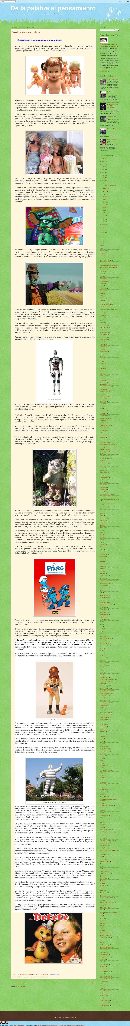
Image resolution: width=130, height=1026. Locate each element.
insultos (102, 568)
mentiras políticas (104, 719)
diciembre (106, 183)
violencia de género (104, 1000)
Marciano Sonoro (104, 677)
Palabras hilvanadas (105, 797)
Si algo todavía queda (105, 937)
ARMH (102, 293)
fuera (101, 530)
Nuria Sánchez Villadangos (106, 770)
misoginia (102, 736)
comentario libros (104, 346)
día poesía (102, 406)
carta (101, 320)
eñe (101, 465)
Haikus (101, 547)
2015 (103, 224)
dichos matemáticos (105, 415)
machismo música (104, 658)
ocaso (101, 772)
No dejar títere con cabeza (26, 32)
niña (101, 763)
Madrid (102, 667)
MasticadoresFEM (104, 705)
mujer (101, 741)
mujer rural (103, 743)
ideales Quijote (103, 556)
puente (101, 868)
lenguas (102, 621)
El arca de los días (104, 440)
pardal (101, 812)
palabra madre (103, 792)
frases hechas (103, 523)
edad (101, 432)
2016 (103, 222)
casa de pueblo (103, 325)
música (101, 753)
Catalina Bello (103, 334)
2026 (103, 159)
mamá (101, 672)
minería (102, 729)
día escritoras (103, 403)
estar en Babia (103, 492)
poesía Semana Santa (105, 843)
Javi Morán (102, 578)
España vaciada (103, 472)
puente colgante (104, 871)
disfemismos (21, 977)
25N (101, 246)
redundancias (103, 885)
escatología (102, 470)
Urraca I (102, 974)
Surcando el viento (104, 954)
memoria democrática (105, 715)
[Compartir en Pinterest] (58, 974)
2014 (103, 227)
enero (104, 215)
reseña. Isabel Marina (105, 907)
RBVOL (102, 881)
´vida (101, 241)
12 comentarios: (44, 974)
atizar (101, 295)
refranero (102, 890)
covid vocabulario (104, 366)
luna (101, 655)
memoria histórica (104, 717)
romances (102, 925)
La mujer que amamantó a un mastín (109, 580)
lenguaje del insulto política (106, 605)
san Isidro (102, 930)
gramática (102, 537)
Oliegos (102, 775)
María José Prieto (104, 695)
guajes (101, 539)
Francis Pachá (103, 520)
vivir (101, 1007)
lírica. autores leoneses (105, 638)
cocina (101, 342)
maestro (102, 670)
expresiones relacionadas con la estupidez (107, 503)
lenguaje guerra (104, 612)
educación (102, 437)
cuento (101, 373)
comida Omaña (103, 351)
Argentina (102, 291)
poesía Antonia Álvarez (105, 829)
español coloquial (104, 477)
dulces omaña (103, 430)
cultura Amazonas (104, 375)
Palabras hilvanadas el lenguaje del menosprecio (108, 799)
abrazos (102, 253)
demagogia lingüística (105, 391)
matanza (102, 707)
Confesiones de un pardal (111, 117)
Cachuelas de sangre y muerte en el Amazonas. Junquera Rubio (108, 303)
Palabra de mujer (104, 789)
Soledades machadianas (105, 947)
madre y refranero (104, 665)
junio (104, 202)
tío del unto (103, 966)
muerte (101, 739)
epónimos (102, 468)
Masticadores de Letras (105, 703)
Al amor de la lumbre (112, 79)
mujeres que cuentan (105, 751)
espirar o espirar (104, 482)
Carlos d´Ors (103, 315)
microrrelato (103, 722)
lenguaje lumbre (104, 614)
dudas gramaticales (104, 427)
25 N (101, 243)
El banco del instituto (105, 442)
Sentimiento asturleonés (106, 933)
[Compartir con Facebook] (56, 974)
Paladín (102, 803)
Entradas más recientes (19, 983)
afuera (101, 255)
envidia (102, 460)
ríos (101, 921)
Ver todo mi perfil (104, 71)
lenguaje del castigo (105, 602)
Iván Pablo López (104, 576)
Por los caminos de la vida (112, 92)
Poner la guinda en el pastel (112, 140)
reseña (101, 900)
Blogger (74, 1017)
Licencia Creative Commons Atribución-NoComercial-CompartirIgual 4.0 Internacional (60, 1025)
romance (102, 923)
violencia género (104, 1003)
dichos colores (103, 411)
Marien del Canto (104, 700)
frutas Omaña (103, 527)
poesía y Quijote (104, 848)
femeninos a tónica (104, 511)
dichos (101, 408)
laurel (101, 590)
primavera (102, 859)
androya (102, 271)
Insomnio (102, 561)
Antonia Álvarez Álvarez (106, 278)
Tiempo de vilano (104, 964)
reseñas (101, 909)
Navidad (102, 758)
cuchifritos (102, 371)
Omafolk (102, 777)
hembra (102, 552)
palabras (102, 794)
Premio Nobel (103, 854)
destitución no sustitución (106, 396)
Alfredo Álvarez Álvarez (106, 260)
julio (104, 199)
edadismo (102, 435)
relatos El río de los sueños (106, 897)
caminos (102, 313)
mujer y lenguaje (104, 746)
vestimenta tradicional (105, 991)
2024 (103, 164)
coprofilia (102, 359)
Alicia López (103, 263)
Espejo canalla (103, 480)
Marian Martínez (104, 698)
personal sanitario (104, 820)
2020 (103, 175)
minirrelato (103, 731)
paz (101, 817)
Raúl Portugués (103, 878)
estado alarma (103, 484)
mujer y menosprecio (105, 748)
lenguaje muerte (104, 617)
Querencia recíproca (105, 873)
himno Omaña (103, 554)
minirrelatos (103, 734)
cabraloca (102, 300)
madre (101, 660)
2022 (103, 169)
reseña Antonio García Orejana (107, 902)
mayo (104, 205)
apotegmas (102, 283)
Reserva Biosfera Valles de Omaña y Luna (109, 912)
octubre (105, 191)
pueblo (101, 866)
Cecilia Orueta (103, 337)
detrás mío (102, 399)
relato (101, 895)
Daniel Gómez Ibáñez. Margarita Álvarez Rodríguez (108, 383)
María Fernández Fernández (107, 690)
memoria (102, 710)
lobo (101, 650)
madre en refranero (104, 662)
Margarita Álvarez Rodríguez (109, 44)
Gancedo (102, 535)
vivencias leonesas (104, 1005)
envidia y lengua (104, 463)
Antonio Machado (104, 281)
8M (101, 248)
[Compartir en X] (55, 974)
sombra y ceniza (104, 949)
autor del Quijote (104, 298)
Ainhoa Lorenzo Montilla (106, 258)
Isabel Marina (103, 573)
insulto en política (104, 564)
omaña (101, 780)
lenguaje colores (104, 595)
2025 (103, 161)
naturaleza (102, 756)
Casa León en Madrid (105, 327)
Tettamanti (102, 962)
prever (101, 856)
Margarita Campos (104, 686)
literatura (102, 641)
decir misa (102, 389)
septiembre (106, 194)
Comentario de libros (105, 344)
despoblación (103, 394)
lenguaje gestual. (104, 609)
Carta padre (103, 322)
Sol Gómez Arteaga (105, 945)
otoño (101, 787)
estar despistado (104, 489)
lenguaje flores (103, 607)
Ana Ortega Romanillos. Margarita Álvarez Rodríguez (108, 268)
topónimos (102, 969)
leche (101, 593)
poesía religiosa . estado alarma (107, 840)
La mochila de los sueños (113, 129)
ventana (102, 988)
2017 (103, 219)
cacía (101, 306)
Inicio (55, 983)
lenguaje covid (103, 600)
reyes (101, 916)
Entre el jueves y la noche (106, 455)
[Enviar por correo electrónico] (51, 974)
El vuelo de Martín (104, 449)
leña (101, 624)
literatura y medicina (105, 646)
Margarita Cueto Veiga (105, 688)
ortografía (102, 785)
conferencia (103, 354)
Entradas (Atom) (22, 986)
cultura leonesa (103, 378)
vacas (101, 983)
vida (101, 998)
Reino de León (103, 893)
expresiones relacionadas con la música (109, 507)
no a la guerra (103, 765)
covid (101, 361)
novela (101, 768)
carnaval (102, 318)
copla (101, 356)
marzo (105, 210)
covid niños (103, 363)
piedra (101, 822)
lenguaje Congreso (104, 597)
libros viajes (103, 636)
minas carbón (103, 727)
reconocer (102, 883)
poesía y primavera (104, 845)
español (102, 475)
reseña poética (103, 905)
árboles (101, 286)
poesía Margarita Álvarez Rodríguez (109, 832)
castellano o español (105, 332)
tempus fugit (103, 959)
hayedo (101, 549)
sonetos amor (103, 952)
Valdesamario (103, 986)
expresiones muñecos (42, 977)
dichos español (103, 413)
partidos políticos (104, 815)
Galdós (101, 532)
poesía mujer (103, 836)
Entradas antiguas (90, 983)
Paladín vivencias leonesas (106, 805)
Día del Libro (103, 401)
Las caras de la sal (104, 588)
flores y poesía (103, 518)
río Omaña (102, 918)
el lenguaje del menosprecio (107, 447)
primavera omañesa (104, 861)
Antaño (102, 274)
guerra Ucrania (103, 544)
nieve (101, 760)
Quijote (102, 876)
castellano (102, 330)
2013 (103, 230)
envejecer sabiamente (105, 458)
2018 (103, 180)
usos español (103, 981)
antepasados (103, 276)
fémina (101, 513)
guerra (101, 542)
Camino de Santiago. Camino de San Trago (109, 309)
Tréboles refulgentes (105, 971)
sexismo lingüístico (104, 935)
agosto (105, 196)
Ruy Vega (102, 928)
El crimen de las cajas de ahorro (107, 444)
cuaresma (102, 368)
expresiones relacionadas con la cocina (109, 499)
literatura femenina (104, 643)
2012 (103, 232)
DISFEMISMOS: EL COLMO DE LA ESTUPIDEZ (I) (112, 105)
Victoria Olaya (103, 995)
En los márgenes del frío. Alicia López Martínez (109, 452)
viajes (101, 993)
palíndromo (103, 808)
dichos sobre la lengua (105, 418)
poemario (102, 824)
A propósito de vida (105, 250)
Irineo (101, 571)
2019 (103, 178)
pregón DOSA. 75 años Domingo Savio (109, 850)
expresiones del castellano (30, 977)
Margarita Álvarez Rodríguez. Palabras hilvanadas (109, 682)
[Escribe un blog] (53, 974)
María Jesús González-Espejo (107, 693)
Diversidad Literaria (105, 425)
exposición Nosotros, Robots (39, 420)
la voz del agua (103, 585)
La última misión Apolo (106, 583)
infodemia (102, 559)
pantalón (102, 810)
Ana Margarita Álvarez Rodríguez (108, 265)
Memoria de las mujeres (106, 712)
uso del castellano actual (106, 976)
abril (104, 207)
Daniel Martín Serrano (105, 387)
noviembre (106, 188)
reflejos (102, 888)
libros (101, 633)
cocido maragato (104, 339)
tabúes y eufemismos (105, 957)
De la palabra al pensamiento (53, 8)
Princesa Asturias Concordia (107, 864)
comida (102, 349)
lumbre (101, 653)
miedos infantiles (104, 724)
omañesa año (103, 782)
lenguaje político (104, 619)
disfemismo (103, 420)
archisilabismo (103, 288)
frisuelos (102, 525)
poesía (101, 827)
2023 (103, 167)
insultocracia (103, 566)
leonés (101, 629)
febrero (105, 213)
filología (102, 515)
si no (101, 940)
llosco (101, 648)
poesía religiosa (104, 838)
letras (101, 631)
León (101, 626)
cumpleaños (103, 380)
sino (101, 942)
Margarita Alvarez (19, 1025)
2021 (103, 172)
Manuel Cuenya (104, 675)
